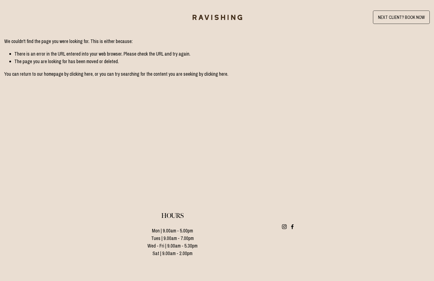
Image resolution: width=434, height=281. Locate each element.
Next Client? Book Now (401, 17)
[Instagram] (284, 226)
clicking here (81, 74)
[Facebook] (292, 226)
